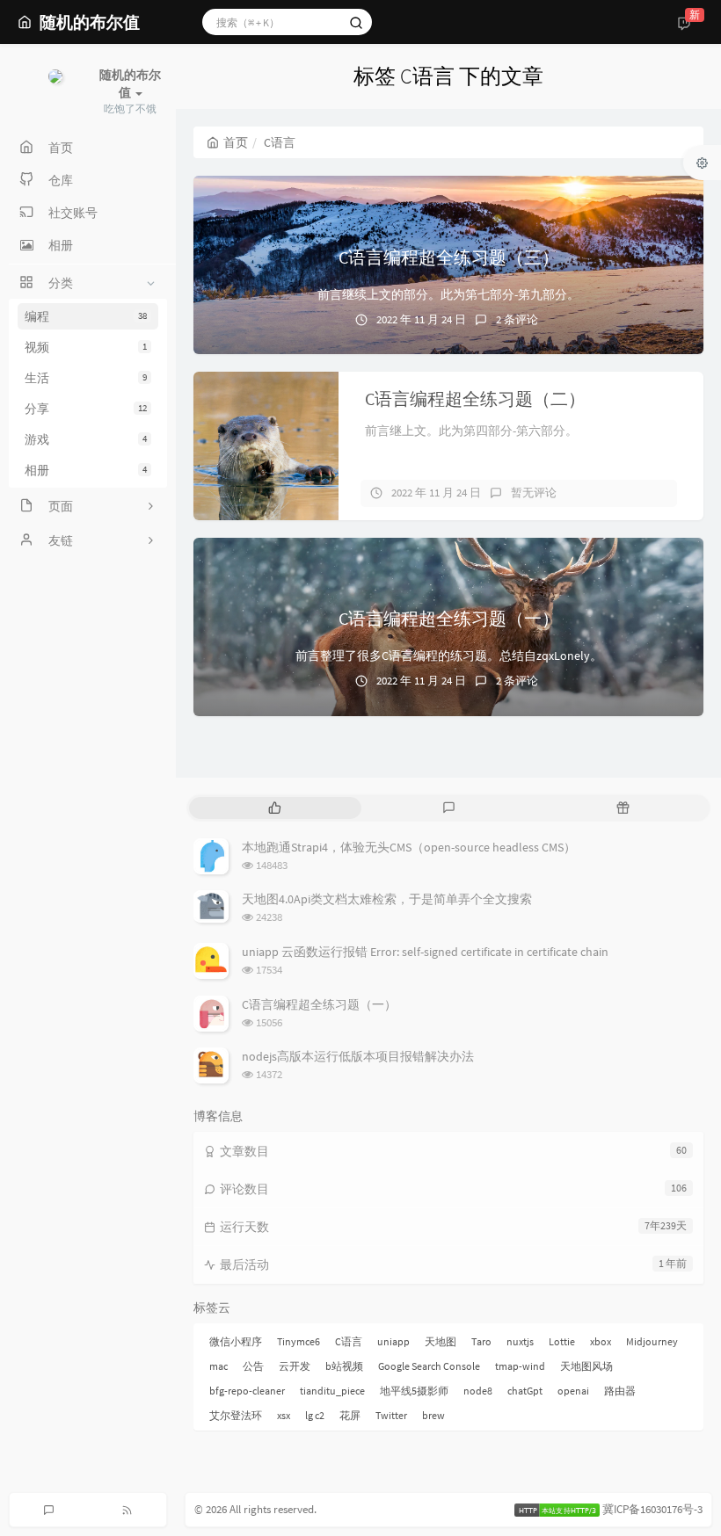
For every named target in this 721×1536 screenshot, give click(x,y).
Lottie (562, 1341)
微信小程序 (235, 1341)
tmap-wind (520, 1366)
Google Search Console (429, 1366)
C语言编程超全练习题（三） (449, 257)
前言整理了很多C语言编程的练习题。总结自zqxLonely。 (448, 655)
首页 (235, 142)
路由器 (620, 1390)
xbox (600, 1341)
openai (573, 1390)
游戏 (86, 439)
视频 (86, 347)
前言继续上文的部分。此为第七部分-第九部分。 (448, 294)
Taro (481, 1341)
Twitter (391, 1415)
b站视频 (344, 1366)
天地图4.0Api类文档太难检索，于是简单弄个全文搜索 (387, 899)
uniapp (393, 1341)
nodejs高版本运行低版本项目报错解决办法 (358, 1056)
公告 (253, 1366)
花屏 (349, 1415)
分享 (86, 409)
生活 (86, 378)
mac (218, 1366)
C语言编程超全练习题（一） (449, 618)
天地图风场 (586, 1366)
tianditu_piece (332, 1390)
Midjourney (652, 1341)
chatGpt (525, 1390)
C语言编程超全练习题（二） (475, 398)
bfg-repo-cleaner (247, 1390)
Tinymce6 (298, 1341)
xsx (283, 1415)
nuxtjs (520, 1341)
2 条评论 (517, 319)
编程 (86, 316)
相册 (86, 470)
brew (433, 1415)
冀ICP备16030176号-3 (652, 1509)
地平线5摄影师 (414, 1390)
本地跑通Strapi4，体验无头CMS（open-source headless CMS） (409, 847)
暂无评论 (534, 492)
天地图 (440, 1341)
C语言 (348, 1341)
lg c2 (314, 1415)
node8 (477, 1390)
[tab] (274, 808)
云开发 (294, 1366)
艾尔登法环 (235, 1415)
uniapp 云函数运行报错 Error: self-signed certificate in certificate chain (425, 952)
